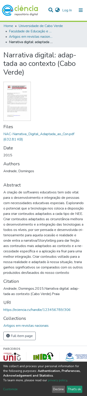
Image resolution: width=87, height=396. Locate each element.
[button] (57, 10)
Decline (58, 389)
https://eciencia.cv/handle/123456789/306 (37, 309)
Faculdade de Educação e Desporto (31, 31)
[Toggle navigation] (81, 10)
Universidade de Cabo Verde (41, 25)
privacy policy (57, 380)
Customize (10, 389)
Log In (67, 10)
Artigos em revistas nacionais (31, 36)
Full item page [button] (21, 335)
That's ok (74, 389)
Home (8, 25)
